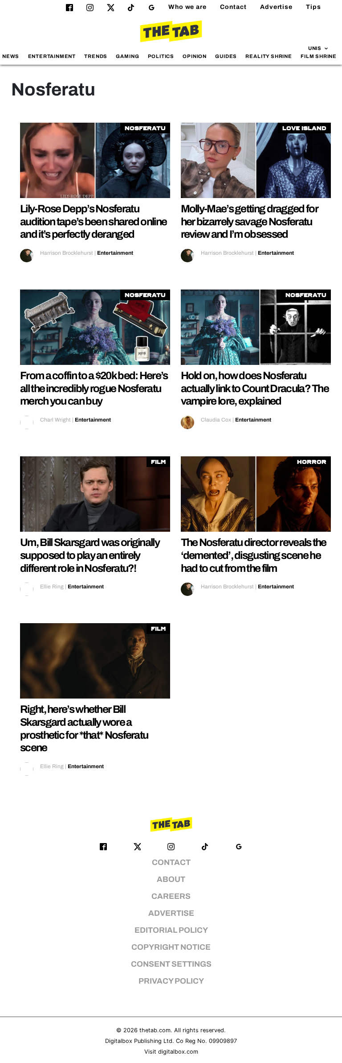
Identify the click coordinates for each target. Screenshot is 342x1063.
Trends (95, 56)
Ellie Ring (52, 586)
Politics (161, 56)
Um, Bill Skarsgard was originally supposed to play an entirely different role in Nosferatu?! (89, 555)
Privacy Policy (171, 981)
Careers (171, 896)
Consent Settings (171, 964)
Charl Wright (55, 420)
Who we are (187, 7)
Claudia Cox (216, 420)
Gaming (127, 56)
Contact (233, 7)
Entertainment (52, 56)
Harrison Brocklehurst (66, 253)
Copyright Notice (171, 947)
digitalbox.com (178, 1051)
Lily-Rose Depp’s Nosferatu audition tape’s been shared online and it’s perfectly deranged (93, 221)
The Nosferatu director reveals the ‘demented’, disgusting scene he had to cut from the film (253, 555)
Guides (226, 56)
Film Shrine (319, 56)
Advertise (276, 7)
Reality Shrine (268, 56)
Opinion (195, 56)
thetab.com (155, 1030)
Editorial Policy (171, 930)
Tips (313, 7)
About (171, 879)
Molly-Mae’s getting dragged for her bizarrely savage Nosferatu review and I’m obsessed (249, 221)
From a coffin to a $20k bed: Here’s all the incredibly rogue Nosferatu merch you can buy (94, 388)
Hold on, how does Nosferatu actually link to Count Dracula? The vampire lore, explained (255, 388)
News (10, 56)
